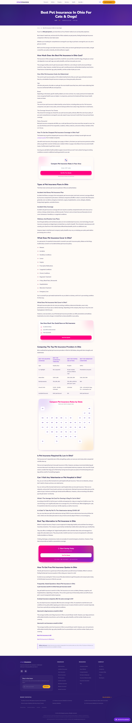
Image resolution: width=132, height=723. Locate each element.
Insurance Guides (84, 666)
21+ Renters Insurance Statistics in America (62, 700)
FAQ (81, 683)
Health (73, 2)
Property (59, 2)
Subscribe (46, 686)
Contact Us (101, 669)
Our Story (101, 666)
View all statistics (106, 697)
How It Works (83, 669)
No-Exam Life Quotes (84, 675)
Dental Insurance (62, 689)
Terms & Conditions (31, 707)
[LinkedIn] (21, 671)
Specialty (80, 2)
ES (100, 2)
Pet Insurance (61, 678)
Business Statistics (57, 703)
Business (67, 2)
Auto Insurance (61, 672)
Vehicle (52, 2)
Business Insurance (62, 683)
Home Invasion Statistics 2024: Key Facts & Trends (32, 703)
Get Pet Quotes (108, 2)
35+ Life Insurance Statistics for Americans (93, 703)
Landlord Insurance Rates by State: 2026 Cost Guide (96, 700)
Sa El (56, 20)
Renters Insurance (62, 686)
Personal (46, 2)
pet (41, 28)
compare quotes (41, 138)
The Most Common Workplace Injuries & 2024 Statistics (33, 700)
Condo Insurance (62, 681)
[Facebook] (25, 671)
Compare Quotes (84, 672)
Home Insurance (62, 675)
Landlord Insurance (62, 669)
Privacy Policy (23, 707)
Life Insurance (61, 666)
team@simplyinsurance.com (79, 719)
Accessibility (44, 707)
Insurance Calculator (84, 681)
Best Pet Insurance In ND (44, 635)
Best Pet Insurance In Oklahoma (45, 639)
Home (38, 28)
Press (100, 675)
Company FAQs (102, 672)
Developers (101, 678)
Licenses (38, 707)
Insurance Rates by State (85, 678)
